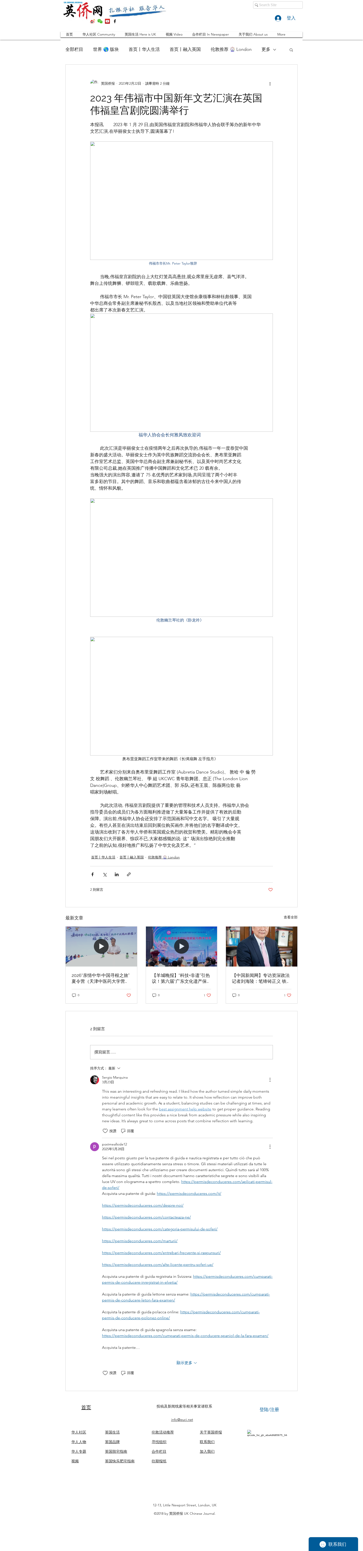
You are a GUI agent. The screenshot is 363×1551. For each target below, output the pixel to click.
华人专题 (78, 1451)
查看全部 (291, 917)
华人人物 (78, 1441)
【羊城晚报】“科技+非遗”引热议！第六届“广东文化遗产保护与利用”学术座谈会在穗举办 (181, 978)
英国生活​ (112, 1432)
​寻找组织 (159, 1441)
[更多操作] (270, 83)
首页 (86, 1407)
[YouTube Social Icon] (107, 21)
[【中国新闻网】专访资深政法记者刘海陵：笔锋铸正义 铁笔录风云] (261, 947)
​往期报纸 (159, 1461)
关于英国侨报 (211, 1432)
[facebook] (114, 21)
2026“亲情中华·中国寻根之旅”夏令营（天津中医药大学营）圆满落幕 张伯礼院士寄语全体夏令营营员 (101, 978)
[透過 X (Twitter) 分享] (104, 874)
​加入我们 (207, 1451)
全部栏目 (74, 49)
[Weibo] (92, 21)
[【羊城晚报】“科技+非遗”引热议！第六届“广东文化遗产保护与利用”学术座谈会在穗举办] (181, 947)
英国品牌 (112, 1441)
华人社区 (78, 1432)
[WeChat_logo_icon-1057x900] (100, 21)
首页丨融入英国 (185, 49)
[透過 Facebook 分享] (92, 874)
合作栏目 (159, 1451)
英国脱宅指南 (116, 1451)
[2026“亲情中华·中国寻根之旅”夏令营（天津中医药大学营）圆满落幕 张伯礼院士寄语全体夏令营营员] (101, 947)
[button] (291, 50)
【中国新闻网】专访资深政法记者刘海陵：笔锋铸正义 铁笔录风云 (261, 978)
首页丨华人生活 (144, 49)
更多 (266, 49)
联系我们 (207, 1441)
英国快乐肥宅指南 (120, 1461)
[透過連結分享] (128, 874)
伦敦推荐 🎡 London (231, 49)
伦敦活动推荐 (163, 1432)
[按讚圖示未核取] (105, 1131)
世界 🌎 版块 (106, 49)
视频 (75, 1461)
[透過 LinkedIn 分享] (116, 874)
